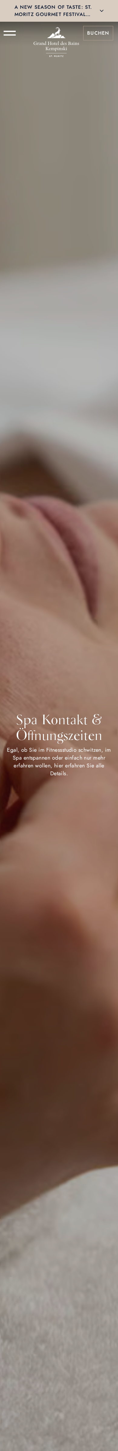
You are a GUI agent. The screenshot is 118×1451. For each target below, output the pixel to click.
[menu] (10, 33)
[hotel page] (56, 33)
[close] (101, 11)
